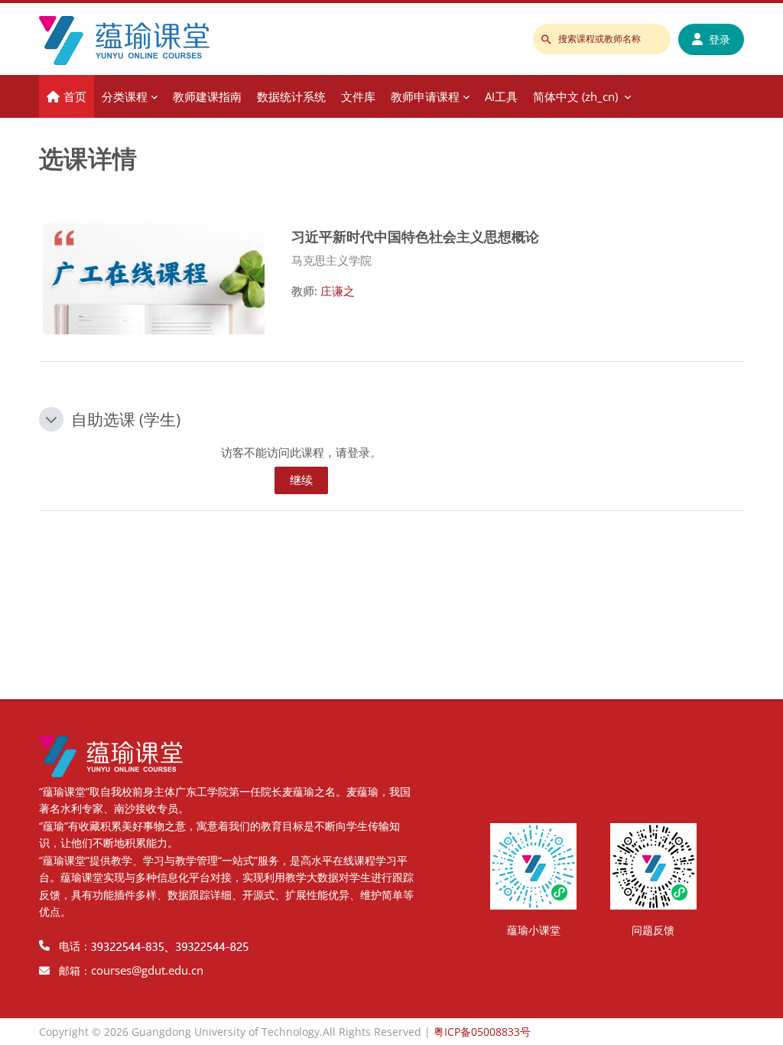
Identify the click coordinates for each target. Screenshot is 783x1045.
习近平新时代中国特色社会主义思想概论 (415, 236)
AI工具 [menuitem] (501, 96)
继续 (301, 479)
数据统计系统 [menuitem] (291, 96)
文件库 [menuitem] (358, 96)
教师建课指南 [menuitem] (207, 96)
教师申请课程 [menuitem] (425, 96)
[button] (51, 419)
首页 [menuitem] (74, 96)
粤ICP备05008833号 (482, 1031)
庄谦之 (337, 290)
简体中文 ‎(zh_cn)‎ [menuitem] (575, 96)
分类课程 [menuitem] (125, 96)
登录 (719, 39)
